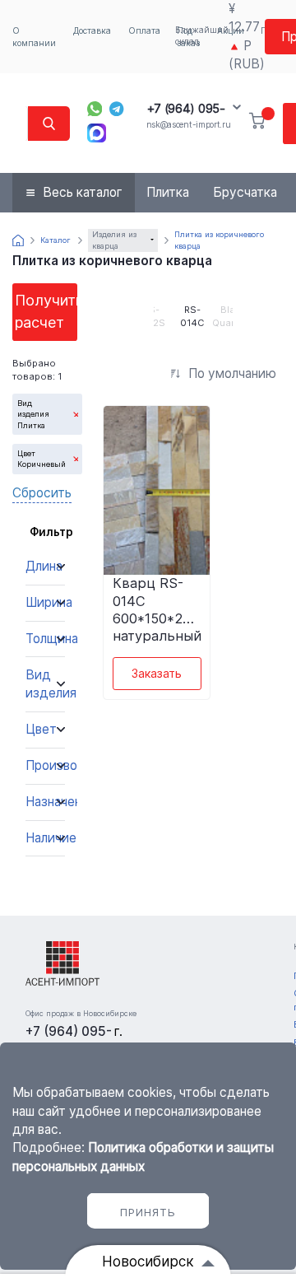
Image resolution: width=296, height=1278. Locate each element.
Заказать (157, 673)
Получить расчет (46, 311)
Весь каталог (83, 192)
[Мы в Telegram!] (117, 109)
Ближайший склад (202, 36)
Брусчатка (245, 192)
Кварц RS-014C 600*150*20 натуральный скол (157, 608)
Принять (148, 1212)
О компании (34, 37)
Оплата (144, 30)
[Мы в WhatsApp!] (95, 109)
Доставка (92, 30)
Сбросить (42, 493)
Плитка (167, 192)
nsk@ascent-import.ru (188, 124)
